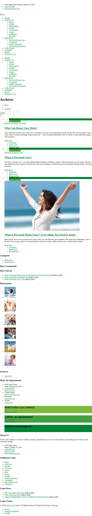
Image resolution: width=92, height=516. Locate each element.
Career (6, 470)
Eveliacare (12, 143)
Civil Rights (13, 30)
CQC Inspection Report (17, 46)
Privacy (11, 22)
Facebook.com (9, 399)
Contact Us (8, 484)
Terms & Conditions (11, 511)
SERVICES (8, 38)
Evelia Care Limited (13, 505)
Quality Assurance (15, 44)
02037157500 (9, 7)
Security (12, 28)
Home (6, 105)
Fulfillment (13, 34)
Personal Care (14, 147)
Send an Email (9, 431)
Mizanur (55, 505)
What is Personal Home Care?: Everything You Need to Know (40, 234)
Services (7, 466)
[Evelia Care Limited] (2, 14)
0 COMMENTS (15, 121)
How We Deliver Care (17, 40)
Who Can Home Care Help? (20, 128)
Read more (8, 141)
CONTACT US (10, 54)
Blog (6, 472)
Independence (14, 26)
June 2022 (8, 376)
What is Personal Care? (18, 157)
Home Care (13, 145)
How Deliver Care (11, 482)
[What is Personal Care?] (13, 153)
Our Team (8, 468)
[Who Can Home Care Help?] (15, 123)
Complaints (13, 42)
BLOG (7, 52)
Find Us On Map (10, 412)
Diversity (12, 36)
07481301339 (9, 389)
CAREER (8, 50)
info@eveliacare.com (12, 9)
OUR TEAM (9, 48)
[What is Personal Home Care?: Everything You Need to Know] (42, 230)
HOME (7, 18)
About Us (7, 464)
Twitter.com (8, 403)
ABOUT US (9, 20)
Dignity (11, 24)
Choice (11, 32)
